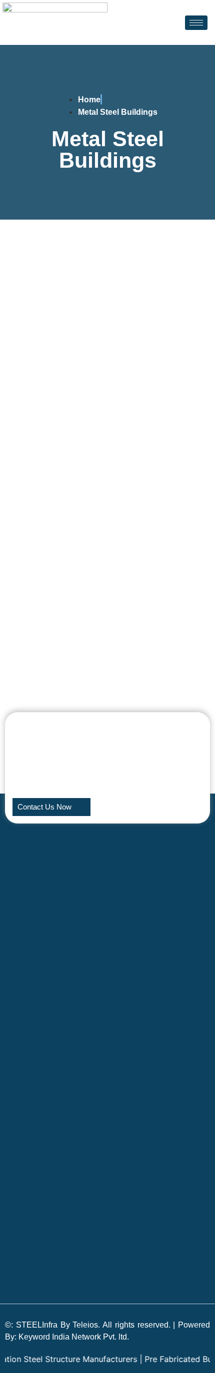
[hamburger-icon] (196, 22)
